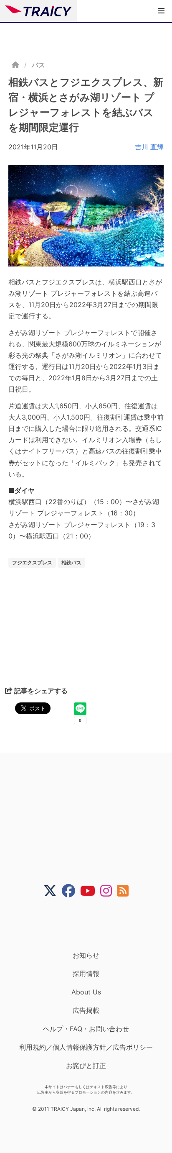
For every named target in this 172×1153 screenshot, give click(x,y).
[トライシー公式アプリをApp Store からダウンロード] (91, 924)
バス (38, 65)
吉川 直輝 (149, 147)
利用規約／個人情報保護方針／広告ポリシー (86, 1047)
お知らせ (86, 955)
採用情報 (86, 973)
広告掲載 (86, 1010)
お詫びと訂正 (86, 1065)
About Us (86, 992)
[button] (161, 11)
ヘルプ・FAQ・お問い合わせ (86, 1029)
